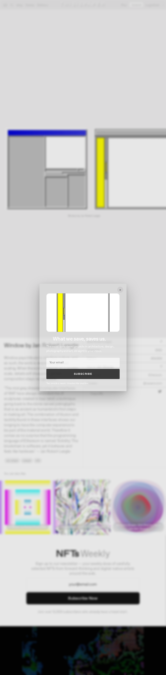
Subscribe (83, 374)
